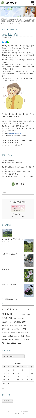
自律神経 (4, 339)
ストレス (7, 314)
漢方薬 (10, 336)
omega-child (14, 413)
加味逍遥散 (17, 322)
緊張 (22, 335)
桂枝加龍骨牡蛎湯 (15, 332)
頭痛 (4, 342)
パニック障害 (22, 314)
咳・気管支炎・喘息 (12, 145)
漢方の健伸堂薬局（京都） (18, 202)
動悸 (24, 321)
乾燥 (15, 318)
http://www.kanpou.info (14, 133)
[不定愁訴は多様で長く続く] (18, 290)
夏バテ (20, 325)
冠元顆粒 (4, 322)
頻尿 (8, 343)
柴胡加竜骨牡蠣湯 (6, 332)
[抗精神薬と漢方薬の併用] (18, 245)
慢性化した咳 (10, 34)
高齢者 (13, 342)
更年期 (23, 329)
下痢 (28, 314)
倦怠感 (24, 318)
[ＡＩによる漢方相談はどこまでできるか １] (18, 233)
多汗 (26, 325)
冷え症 (10, 322)
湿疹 (26, 332)
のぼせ (4, 309)
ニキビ (16, 314)
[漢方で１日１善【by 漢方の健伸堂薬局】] (18, 17)
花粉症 (11, 339)
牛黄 (15, 336)
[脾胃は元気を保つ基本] (18, 275)
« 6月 (3, 388)
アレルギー (25, 309)
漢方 (4, 335)
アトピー (18, 309)
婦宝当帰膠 (5, 329)
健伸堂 (9, 2)
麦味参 (19, 343)
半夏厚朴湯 (5, 325)
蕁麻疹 (17, 339)
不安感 (4, 318)
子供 (12, 329)
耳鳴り (28, 336)
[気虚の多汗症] (18, 260)
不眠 (10, 318)
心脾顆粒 (17, 329)
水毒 (22, 332)
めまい (10, 309)
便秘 (19, 318)
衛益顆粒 (26, 339)
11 (18, 373)
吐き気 (12, 325)
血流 (21, 339)
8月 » (8, 388)
